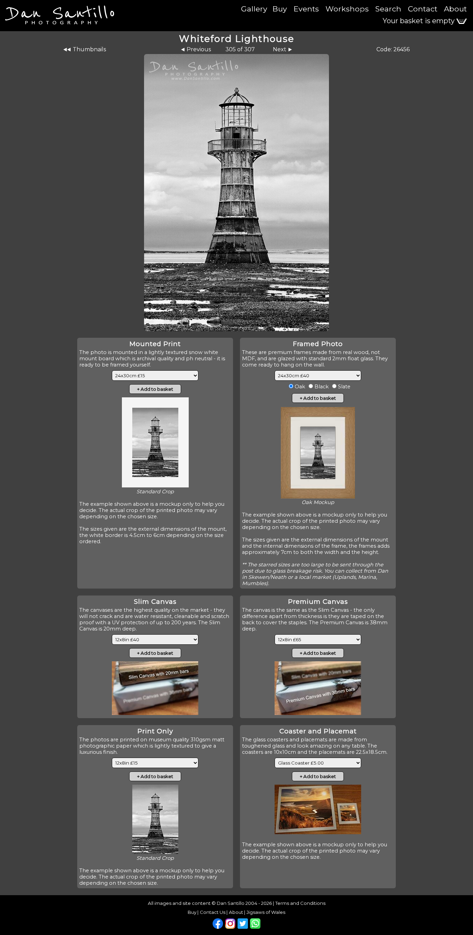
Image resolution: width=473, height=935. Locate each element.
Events (306, 8)
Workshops (347, 8)
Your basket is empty (419, 21)
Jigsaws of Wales (266, 912)
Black (321, 386)
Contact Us (212, 912)
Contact (422, 8)
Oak (299, 386)
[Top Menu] (59, 10)
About (455, 8)
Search (388, 8)
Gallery (254, 8)
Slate (343, 386)
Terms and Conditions (300, 903)
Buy (280, 8)
